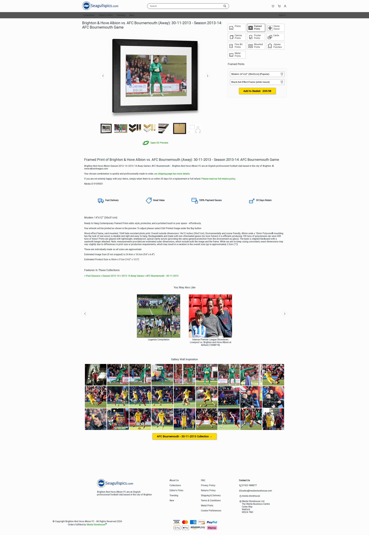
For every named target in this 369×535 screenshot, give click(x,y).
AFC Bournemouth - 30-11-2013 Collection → (184, 436)
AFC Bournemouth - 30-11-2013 (162, 275)
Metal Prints (207, 505)
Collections (89, 15)
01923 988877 (249, 485)
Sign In (282, 15)
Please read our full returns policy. (218, 178)
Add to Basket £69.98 (257, 91)
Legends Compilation (158, 339)
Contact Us (244, 480)
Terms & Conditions (211, 500)
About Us (174, 480)
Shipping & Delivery (211, 495)
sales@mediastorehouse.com (257, 490)
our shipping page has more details (172, 173)
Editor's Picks (106, 15)
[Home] (100, 9)
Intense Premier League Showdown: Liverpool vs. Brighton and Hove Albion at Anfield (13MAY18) (210, 342)
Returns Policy (208, 490)
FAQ (203, 480)
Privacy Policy (208, 485)
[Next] (207, 76)
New (131, 15)
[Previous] (102, 76)
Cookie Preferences (211, 510)
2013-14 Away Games (133, 275)
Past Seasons (93, 275)
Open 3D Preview (159, 142)
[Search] (225, 6)
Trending (121, 15)
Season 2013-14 (110, 275)
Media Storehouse (96, 524)
